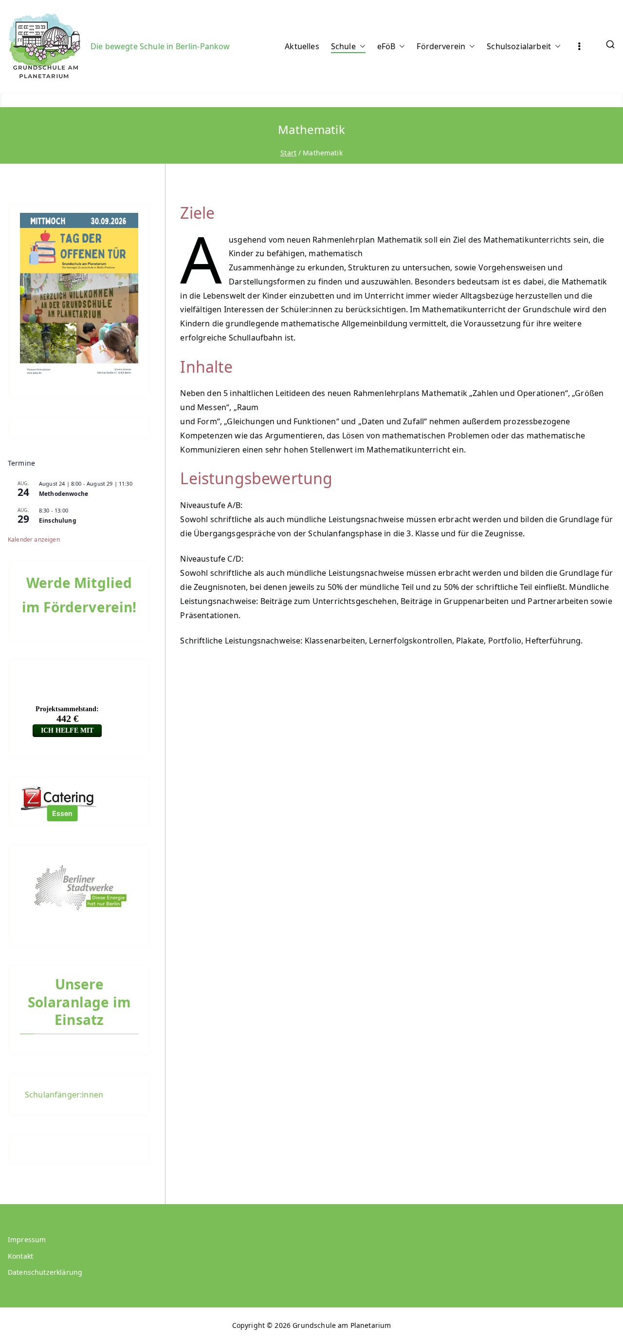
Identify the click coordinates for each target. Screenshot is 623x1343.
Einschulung (57, 520)
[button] (361, 46)
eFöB (386, 46)
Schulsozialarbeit (519, 46)
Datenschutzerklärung (45, 1272)
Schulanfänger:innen (64, 1094)
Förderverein (441, 46)
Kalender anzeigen (34, 539)
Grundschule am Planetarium (342, 1325)
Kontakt (20, 1256)
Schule (343, 46)
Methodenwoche (63, 494)
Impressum (27, 1239)
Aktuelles (302, 46)
